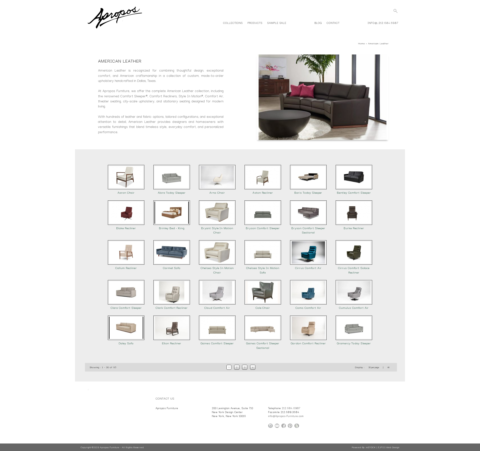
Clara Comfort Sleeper (126, 307)
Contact (333, 22)
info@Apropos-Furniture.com (286, 416)
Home (361, 43)
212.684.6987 (388, 22)
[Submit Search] (395, 11)
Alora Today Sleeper (172, 192)
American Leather (378, 43)
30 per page (373, 367)
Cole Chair (263, 307)
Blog (318, 22)
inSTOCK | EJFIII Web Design (382, 447)
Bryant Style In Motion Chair (217, 230)
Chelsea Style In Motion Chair (217, 270)
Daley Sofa (126, 343)
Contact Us (165, 398)
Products (255, 22)
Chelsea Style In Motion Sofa (263, 270)
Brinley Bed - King (171, 228)
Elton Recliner (171, 343)
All (388, 367)
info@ (372, 22)
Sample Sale (276, 22)
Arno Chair (217, 192)
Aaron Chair (126, 192)
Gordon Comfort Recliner (308, 343)
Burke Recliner (354, 228)
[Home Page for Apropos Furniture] (114, 28)
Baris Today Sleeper (308, 192)
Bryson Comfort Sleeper (263, 228)
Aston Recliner (263, 192)
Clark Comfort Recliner (172, 307)
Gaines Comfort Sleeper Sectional (262, 345)
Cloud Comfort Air (217, 307)
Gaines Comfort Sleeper (217, 343)
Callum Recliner (126, 268)
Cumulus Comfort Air (354, 307)
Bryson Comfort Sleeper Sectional (308, 230)
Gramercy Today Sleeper (354, 343)
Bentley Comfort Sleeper (354, 192)
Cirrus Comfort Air (308, 268)
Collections (233, 22)
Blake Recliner (126, 228)
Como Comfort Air (308, 307)
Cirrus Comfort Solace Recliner (354, 270)
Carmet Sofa (171, 268)
